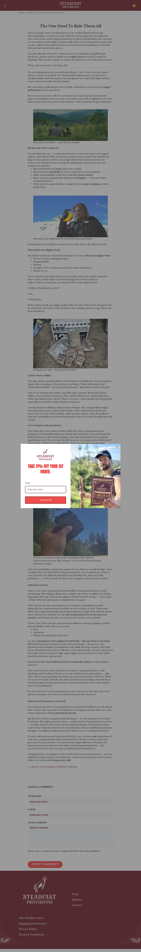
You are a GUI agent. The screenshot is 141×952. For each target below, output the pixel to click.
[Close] (117, 447)
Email (27, 483)
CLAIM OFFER (46, 500)
